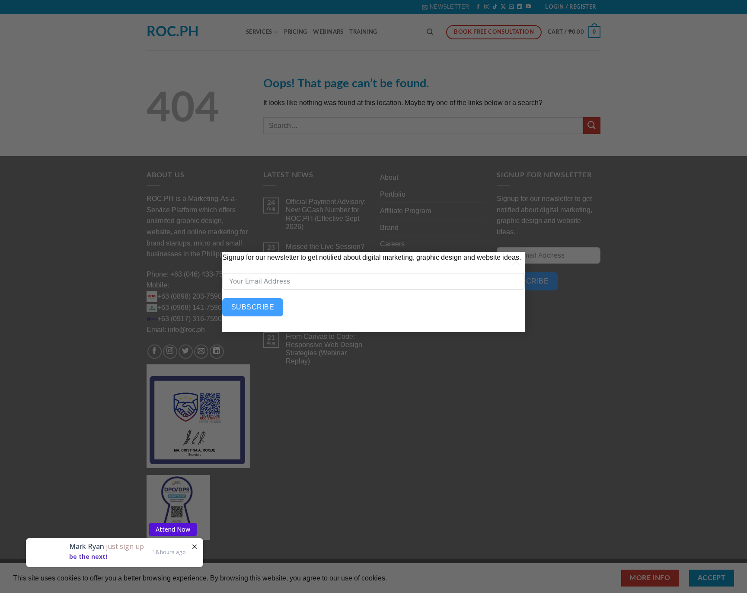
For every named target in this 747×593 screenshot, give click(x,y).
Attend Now (173, 515)
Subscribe (252, 307)
